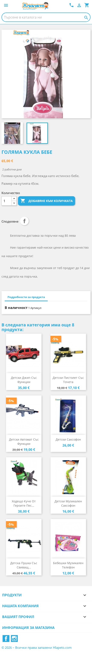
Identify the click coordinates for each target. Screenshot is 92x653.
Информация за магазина (28, 627)
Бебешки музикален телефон (68, 565)
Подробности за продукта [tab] (26, 297)
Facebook (6, 638)
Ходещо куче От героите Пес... (24, 503)
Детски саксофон (68, 439)
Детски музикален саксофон (68, 503)
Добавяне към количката (46, 200)
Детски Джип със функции (24, 380)
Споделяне (24, 221)
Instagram (14, 638)
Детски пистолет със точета (68, 380)
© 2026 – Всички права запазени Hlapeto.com (36, 647)
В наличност (16, 308)
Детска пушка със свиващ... (23, 565)
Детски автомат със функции (24, 441)
